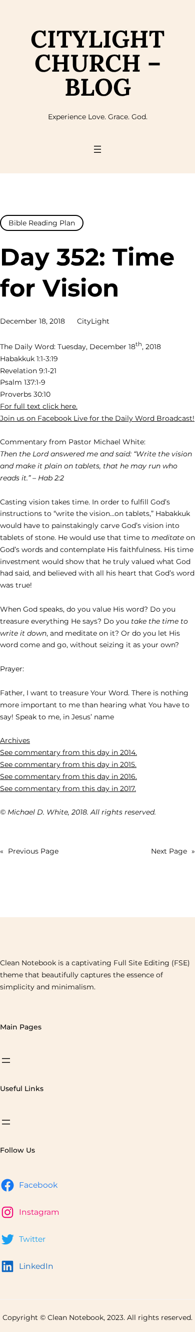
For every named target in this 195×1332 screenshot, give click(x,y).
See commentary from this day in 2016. (68, 776)
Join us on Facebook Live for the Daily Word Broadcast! (97, 418)
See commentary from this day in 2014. (68, 752)
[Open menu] (98, 149)
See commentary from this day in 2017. (68, 788)
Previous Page (29, 851)
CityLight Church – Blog (97, 63)
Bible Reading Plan (41, 222)
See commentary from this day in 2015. (68, 764)
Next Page (173, 851)
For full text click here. (39, 406)
